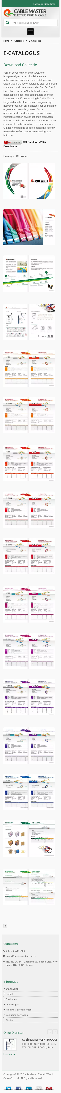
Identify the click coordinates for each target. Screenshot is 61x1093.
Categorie (19, 41)
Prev (50, 1031)
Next (55, 1031)
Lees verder (9, 1054)
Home (6, 41)
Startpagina (12, 988)
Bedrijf (9, 994)
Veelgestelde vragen (17, 1015)
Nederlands (49, 4)
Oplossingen (12, 1004)
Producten (11, 999)
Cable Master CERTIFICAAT (39, 1039)
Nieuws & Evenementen (19, 1009)
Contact (10, 1020)
